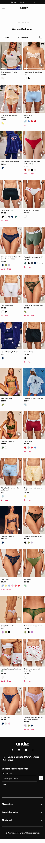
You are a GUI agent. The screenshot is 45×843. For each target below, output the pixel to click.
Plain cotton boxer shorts (32, 257)
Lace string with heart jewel (33, 536)
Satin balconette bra (7, 398)
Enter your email (7, 773)
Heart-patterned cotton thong (11, 669)
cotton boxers (6, 210)
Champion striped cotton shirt (34, 398)
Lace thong (4, 579)
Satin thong (27, 579)
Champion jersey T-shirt (9, 72)
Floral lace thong (6, 717)
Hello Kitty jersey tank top (9, 352)
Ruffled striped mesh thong (33, 626)
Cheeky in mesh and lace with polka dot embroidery (11, 258)
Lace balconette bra (7, 441)
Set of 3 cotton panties (31, 210)
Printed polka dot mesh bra (33, 72)
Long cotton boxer (7, 305)
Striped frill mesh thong (8, 626)
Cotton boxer (28, 115)
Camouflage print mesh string (33, 305)
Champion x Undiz (17, 2)
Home (18, 22)
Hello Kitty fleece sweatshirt (10, 162)
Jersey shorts (28, 352)
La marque (25, 22)
